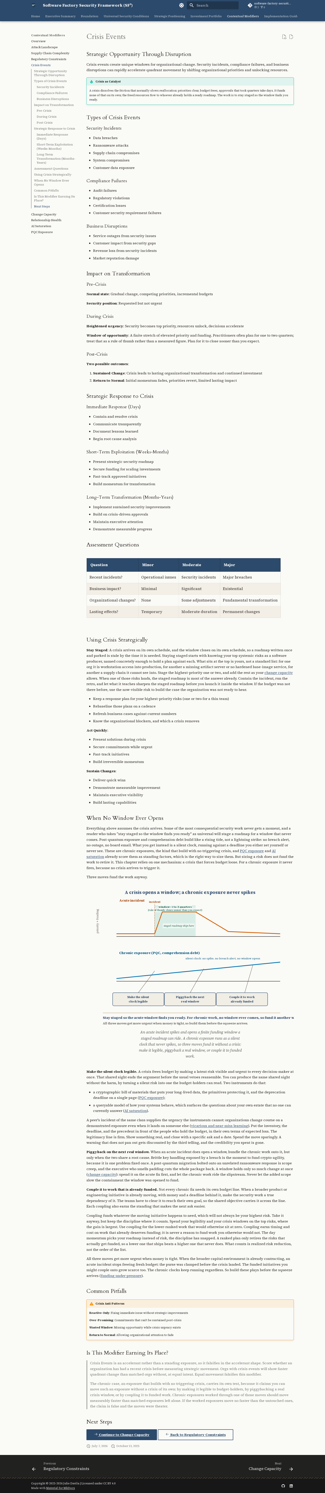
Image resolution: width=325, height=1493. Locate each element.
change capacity (278, 672)
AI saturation (135, 1110)
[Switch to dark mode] (181, 5)
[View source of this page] (284, 37)
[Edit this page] (291, 37)
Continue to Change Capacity (123, 1434)
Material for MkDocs (60, 1488)
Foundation (89, 16)
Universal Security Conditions (126, 16)
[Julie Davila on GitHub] (283, 1485)
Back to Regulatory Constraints (197, 1434)
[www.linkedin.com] (291, 1485)
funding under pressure (121, 1275)
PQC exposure (252, 850)
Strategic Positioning (169, 16)
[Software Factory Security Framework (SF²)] (33, 5)
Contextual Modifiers (243, 16)
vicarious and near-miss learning (219, 1125)
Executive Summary (60, 16)
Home (35, 16)
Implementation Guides (282, 16)
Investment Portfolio (206, 16)
